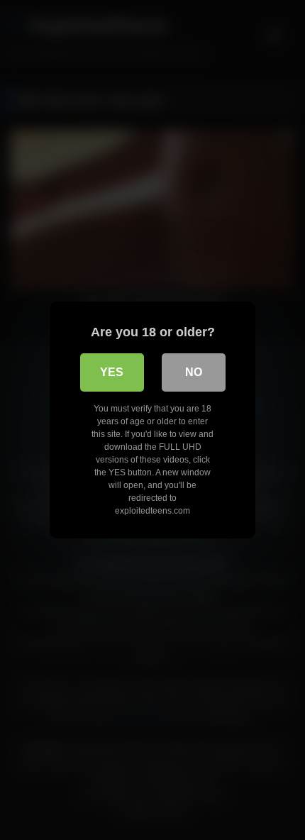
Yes (111, 372)
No (193, 372)
